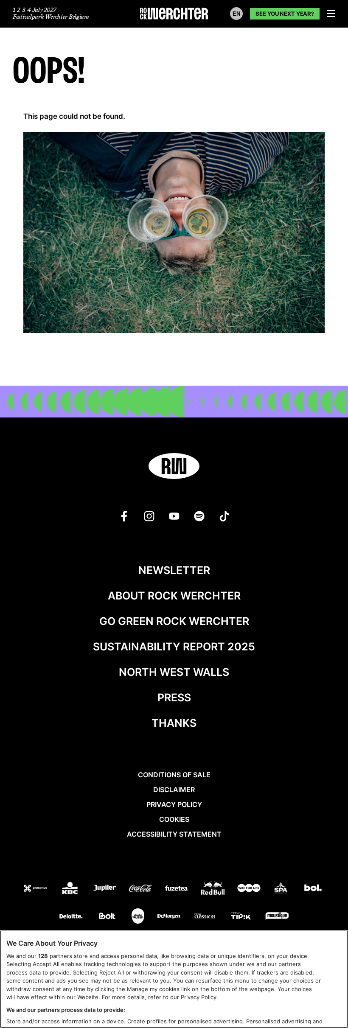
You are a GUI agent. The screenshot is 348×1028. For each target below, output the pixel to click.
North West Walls (174, 672)
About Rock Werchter (174, 595)
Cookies (174, 819)
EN (236, 14)
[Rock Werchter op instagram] (149, 516)
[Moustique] (277, 916)
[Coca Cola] (141, 888)
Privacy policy (174, 804)
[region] (174, 979)
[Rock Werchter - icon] (174, 466)
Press (174, 697)
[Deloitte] (71, 916)
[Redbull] (213, 887)
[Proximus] (35, 888)
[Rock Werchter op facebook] (124, 516)
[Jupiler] (105, 888)
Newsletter (174, 570)
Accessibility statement (174, 834)
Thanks (174, 723)
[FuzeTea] (177, 888)
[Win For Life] (249, 888)
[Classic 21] (205, 916)
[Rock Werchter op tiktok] (224, 516)
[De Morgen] (169, 916)
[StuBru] (138, 916)
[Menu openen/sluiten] (331, 13)
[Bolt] (107, 916)
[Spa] (281, 888)
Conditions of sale (174, 774)
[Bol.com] (313, 888)
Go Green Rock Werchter (174, 621)
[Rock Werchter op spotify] (199, 516)
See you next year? (284, 13)
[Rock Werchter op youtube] (174, 516)
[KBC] (70, 888)
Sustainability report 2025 (174, 646)
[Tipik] (241, 916)
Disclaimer (174, 789)
